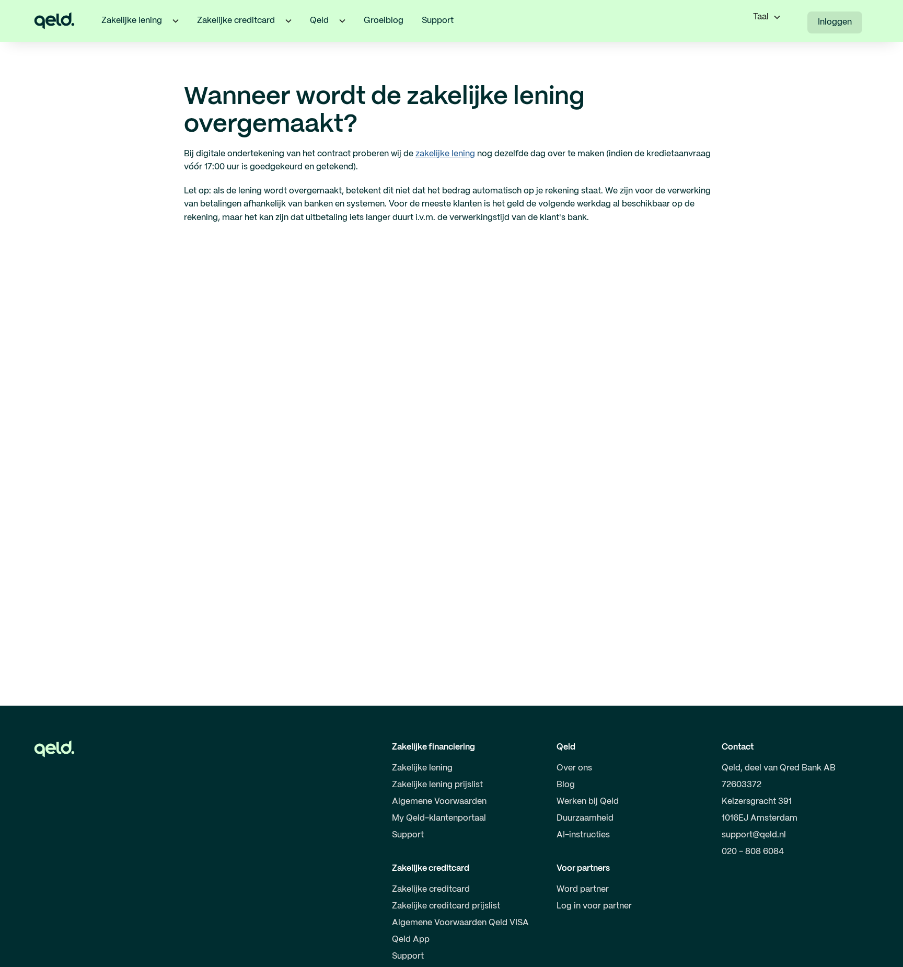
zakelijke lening (445, 154)
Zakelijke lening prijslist (437, 785)
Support (438, 21)
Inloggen (835, 22)
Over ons (574, 768)
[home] (54, 21)
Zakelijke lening (422, 768)
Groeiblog (383, 21)
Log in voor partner (594, 906)
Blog (566, 785)
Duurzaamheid (585, 818)
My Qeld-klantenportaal (439, 818)
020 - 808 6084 (753, 852)
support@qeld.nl (754, 835)
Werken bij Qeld (588, 801)
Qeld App (411, 939)
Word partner (583, 889)
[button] (175, 21)
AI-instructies (583, 835)
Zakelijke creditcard (431, 889)
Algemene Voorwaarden (439, 801)
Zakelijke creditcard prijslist (446, 906)
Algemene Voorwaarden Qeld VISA (460, 923)
